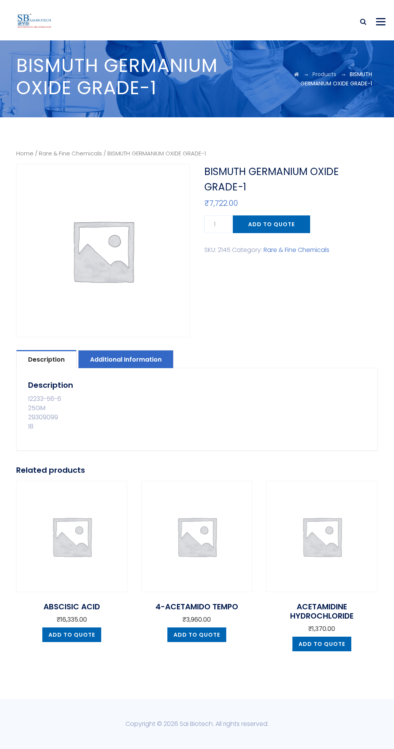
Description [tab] (46, 359)
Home (24, 153)
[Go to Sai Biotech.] (296, 74)
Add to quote (271, 224)
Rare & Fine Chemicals (70, 153)
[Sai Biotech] (35, 20)
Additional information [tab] (126, 359)
